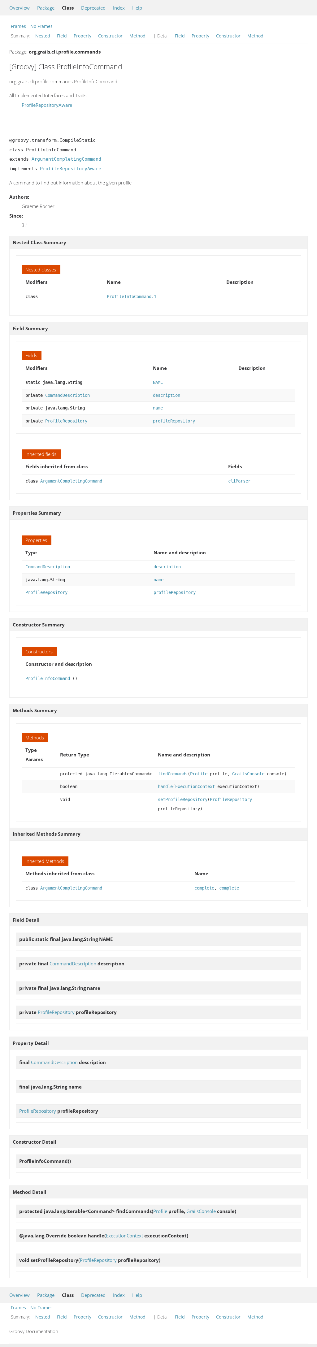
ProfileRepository (66, 420)
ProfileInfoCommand (47, 678)
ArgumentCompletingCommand (66, 159)
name (158, 407)
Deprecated (93, 8)
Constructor (110, 36)
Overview (19, 8)
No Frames (41, 26)
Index (119, 8)
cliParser (239, 481)
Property (82, 36)
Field (62, 36)
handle (165, 786)
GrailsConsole (248, 773)
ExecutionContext (195, 786)
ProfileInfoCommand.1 (131, 296)
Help (137, 8)
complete (204, 888)
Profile (198, 773)
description (166, 395)
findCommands (173, 773)
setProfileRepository (182, 799)
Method (137, 36)
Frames (18, 26)
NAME (158, 382)
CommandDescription (67, 395)
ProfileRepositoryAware (47, 105)
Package (45, 8)
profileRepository (174, 420)
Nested (42, 36)
